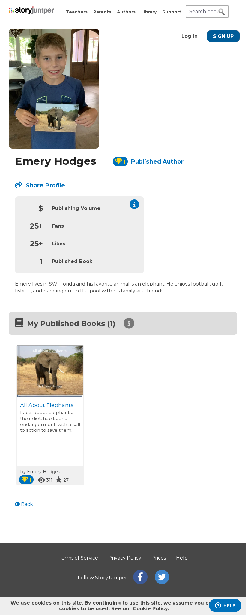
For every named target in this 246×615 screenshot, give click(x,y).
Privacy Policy (124, 558)
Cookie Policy (150, 608)
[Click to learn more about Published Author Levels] (134, 204)
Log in (190, 36)
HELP (230, 605)
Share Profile (44, 185)
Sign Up (223, 36)
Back (26, 504)
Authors (126, 12)
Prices (159, 558)
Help (182, 558)
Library (149, 12)
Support (171, 12)
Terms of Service (78, 558)
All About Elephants (47, 405)
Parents (102, 12)
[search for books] (221, 12)
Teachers (77, 12)
